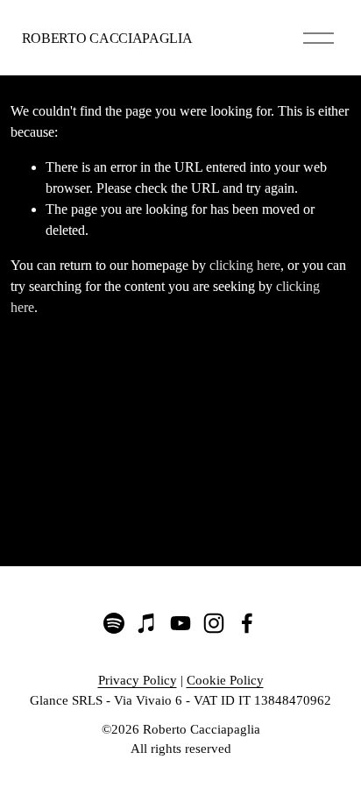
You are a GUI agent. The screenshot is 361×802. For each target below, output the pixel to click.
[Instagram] (213, 623)
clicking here (244, 265)
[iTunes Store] (147, 623)
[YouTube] (180, 623)
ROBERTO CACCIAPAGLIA (107, 38)
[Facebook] (247, 623)
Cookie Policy (225, 680)
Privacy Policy (137, 680)
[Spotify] (113, 623)
